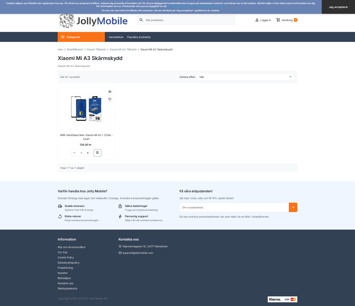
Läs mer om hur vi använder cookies (206, 6)
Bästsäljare (64, 278)
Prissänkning (65, 267)
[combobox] (186, 20)
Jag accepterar (338, 6)
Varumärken (116, 37)
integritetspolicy (176, 6)
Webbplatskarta (67, 288)
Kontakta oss (65, 283)
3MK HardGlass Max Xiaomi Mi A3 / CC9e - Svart (86, 136)
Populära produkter (139, 37)
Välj (201, 76)
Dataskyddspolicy (69, 262)
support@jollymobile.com (138, 252)
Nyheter (62, 272)
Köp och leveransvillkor (71, 247)
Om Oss (62, 252)
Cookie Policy (66, 257)
